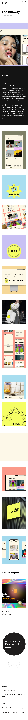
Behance (13, 708)
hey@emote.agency (8, 690)
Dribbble (4, 708)
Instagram (22, 708)
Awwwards (5, 712)
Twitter (22, 712)
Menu (24, 3)
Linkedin (14, 712)
